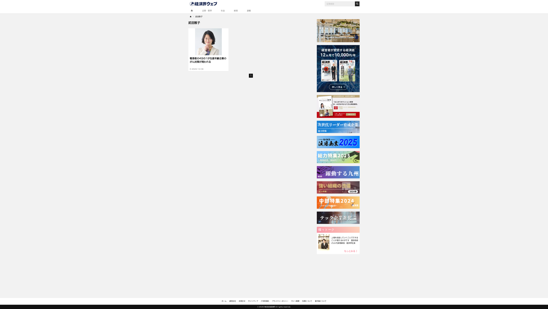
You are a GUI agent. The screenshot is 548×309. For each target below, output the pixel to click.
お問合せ (242, 301)
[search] (357, 3)
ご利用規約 (265, 301)
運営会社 (232, 301)
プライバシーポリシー (280, 301)
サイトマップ (253, 301)
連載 (249, 11)
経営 (236, 11)
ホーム (224, 301)
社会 (223, 11)
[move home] (191, 16)
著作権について (321, 301)
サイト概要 (295, 301)
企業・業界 (207, 11)
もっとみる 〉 (351, 251)
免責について (307, 301)
